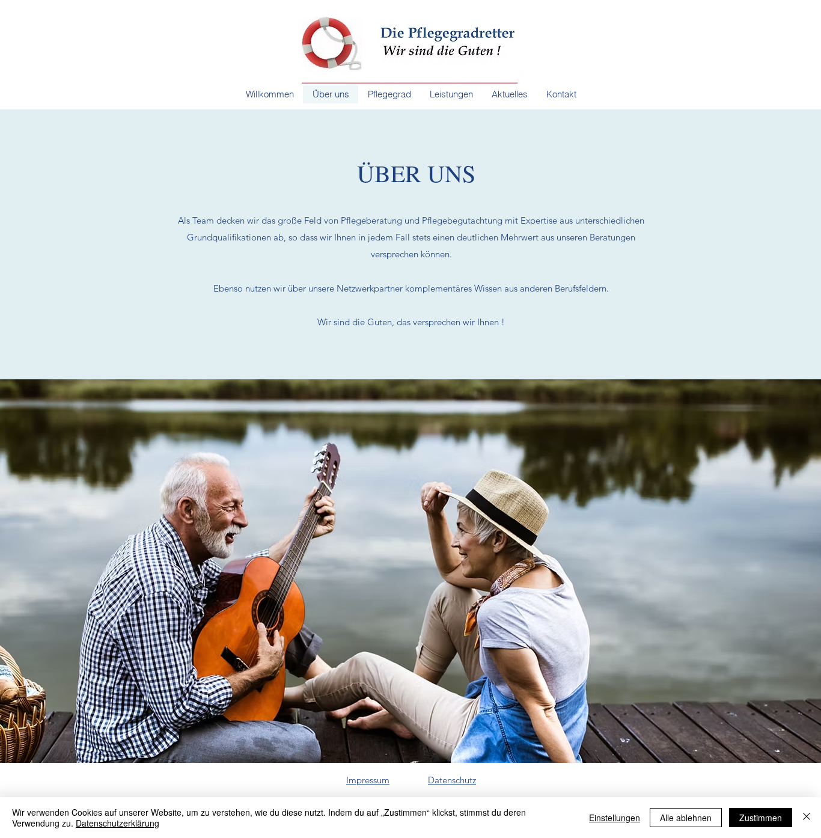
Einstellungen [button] (614, 818)
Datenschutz (452, 780)
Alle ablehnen (686, 818)
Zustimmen (760, 818)
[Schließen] (806, 817)
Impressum (367, 780)
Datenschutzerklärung (117, 823)
